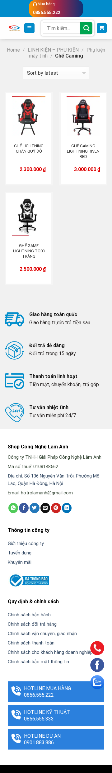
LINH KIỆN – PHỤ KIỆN (53, 50)
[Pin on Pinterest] (56, 508)
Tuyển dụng (19, 553)
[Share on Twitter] (34, 508)
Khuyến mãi (19, 562)
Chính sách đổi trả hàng (32, 624)
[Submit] (86, 28)
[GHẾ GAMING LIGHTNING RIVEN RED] (83, 116)
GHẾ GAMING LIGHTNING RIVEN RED (83, 151)
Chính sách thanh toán (31, 643)
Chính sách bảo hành (29, 615)
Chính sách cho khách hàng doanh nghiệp (50, 652)
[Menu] (29, 28)
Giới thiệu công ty (26, 543)
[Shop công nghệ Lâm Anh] (14, 28)
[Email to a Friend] (45, 508)
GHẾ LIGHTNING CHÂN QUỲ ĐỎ (29, 149)
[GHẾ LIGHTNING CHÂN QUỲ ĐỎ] (28, 116)
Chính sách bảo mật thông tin (38, 661)
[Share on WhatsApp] (13, 508)
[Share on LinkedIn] (67, 508)
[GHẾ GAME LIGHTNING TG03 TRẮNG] (28, 216)
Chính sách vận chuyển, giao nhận (42, 633)
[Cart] (102, 28)
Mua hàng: (46, 8)
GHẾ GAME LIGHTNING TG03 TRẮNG (29, 251)
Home (13, 50)
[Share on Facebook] (24, 508)
